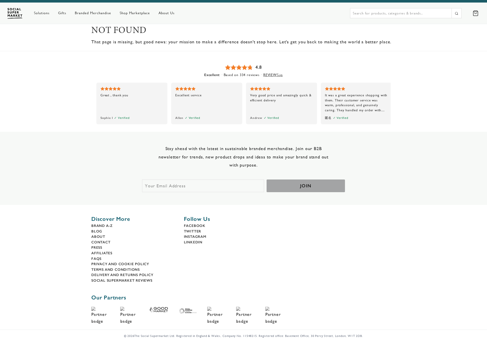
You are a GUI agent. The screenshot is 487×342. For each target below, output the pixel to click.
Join (305, 186)
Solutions (41, 13)
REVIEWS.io (273, 75)
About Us (167, 13)
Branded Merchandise (93, 13)
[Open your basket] (475, 13)
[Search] (456, 13)
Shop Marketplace (135, 13)
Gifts (62, 13)
